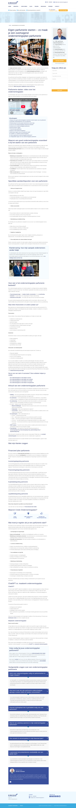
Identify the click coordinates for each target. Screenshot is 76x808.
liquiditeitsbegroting (14, 431)
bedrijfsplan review (12, 617)
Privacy (21, 805)
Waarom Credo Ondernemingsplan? (17, 130)
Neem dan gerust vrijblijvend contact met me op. (24, 86)
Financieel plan (13, 428)
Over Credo (24, 6)
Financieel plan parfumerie (15, 129)
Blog (31, 6)
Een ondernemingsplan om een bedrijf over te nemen (21, 379)
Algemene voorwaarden (13, 805)
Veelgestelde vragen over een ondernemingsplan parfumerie (23, 136)
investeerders (33, 294)
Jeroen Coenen (20, 771)
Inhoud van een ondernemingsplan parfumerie (20, 126)
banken (24, 294)
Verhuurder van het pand (15, 297)
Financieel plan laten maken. (31, 506)
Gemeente (12, 295)
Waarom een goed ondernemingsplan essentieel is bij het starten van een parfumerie (28, 120)
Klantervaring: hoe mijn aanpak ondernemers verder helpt (22, 123)
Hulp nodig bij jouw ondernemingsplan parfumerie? (21, 135)
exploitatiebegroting (35, 429)
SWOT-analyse (13, 425)
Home (9, 6)
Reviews (50, 6)
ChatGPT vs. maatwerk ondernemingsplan (20, 133)
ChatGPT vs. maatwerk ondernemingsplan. (38, 644)
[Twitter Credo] (50, 796)
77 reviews (56, 10)
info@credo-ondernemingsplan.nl (61, 2)
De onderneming (13, 401)
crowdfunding (42, 294)
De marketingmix (13, 413)
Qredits (27, 294)
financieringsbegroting (25, 429)
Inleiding (12, 394)
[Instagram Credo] (56, 796)
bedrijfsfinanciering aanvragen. (17, 370)
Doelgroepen (14, 409)
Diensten (15, 6)
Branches (43, 6)
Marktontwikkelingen (16, 405)
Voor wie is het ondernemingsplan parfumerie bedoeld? (21, 124)
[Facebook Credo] (52, 796)
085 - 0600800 (49, 2)
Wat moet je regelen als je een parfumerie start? (20, 132)
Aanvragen (59, 90)
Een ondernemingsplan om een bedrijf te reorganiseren (22, 382)
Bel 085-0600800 (60, 60)
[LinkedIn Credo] (54, 796)
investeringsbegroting (15, 429)
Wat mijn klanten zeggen (15, 127)
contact (16, 659)
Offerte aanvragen (63, 10)
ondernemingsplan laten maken (38, 653)
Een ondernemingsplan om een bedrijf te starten (20, 377)
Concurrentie (15, 410)
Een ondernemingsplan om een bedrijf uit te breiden (21, 380)
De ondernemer (13, 397)
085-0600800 (43, 660)
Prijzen (36, 6)
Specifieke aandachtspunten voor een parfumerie (20, 121)
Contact (57, 6)
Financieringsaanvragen (15, 294)
